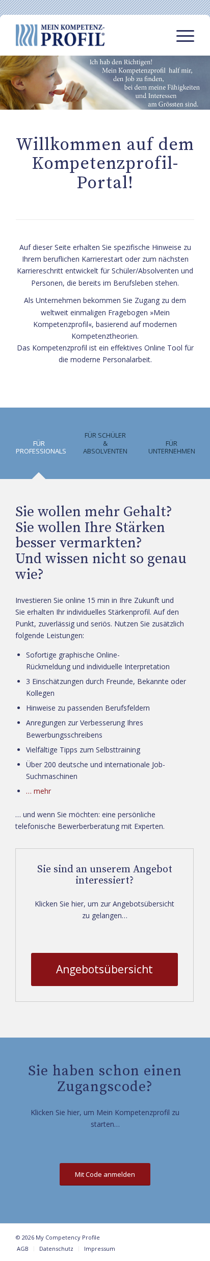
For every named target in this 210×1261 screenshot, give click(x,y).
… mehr (38, 791)
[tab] (39, 451)
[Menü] (180, 35)
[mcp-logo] (87, 35)
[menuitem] (180, 35)
